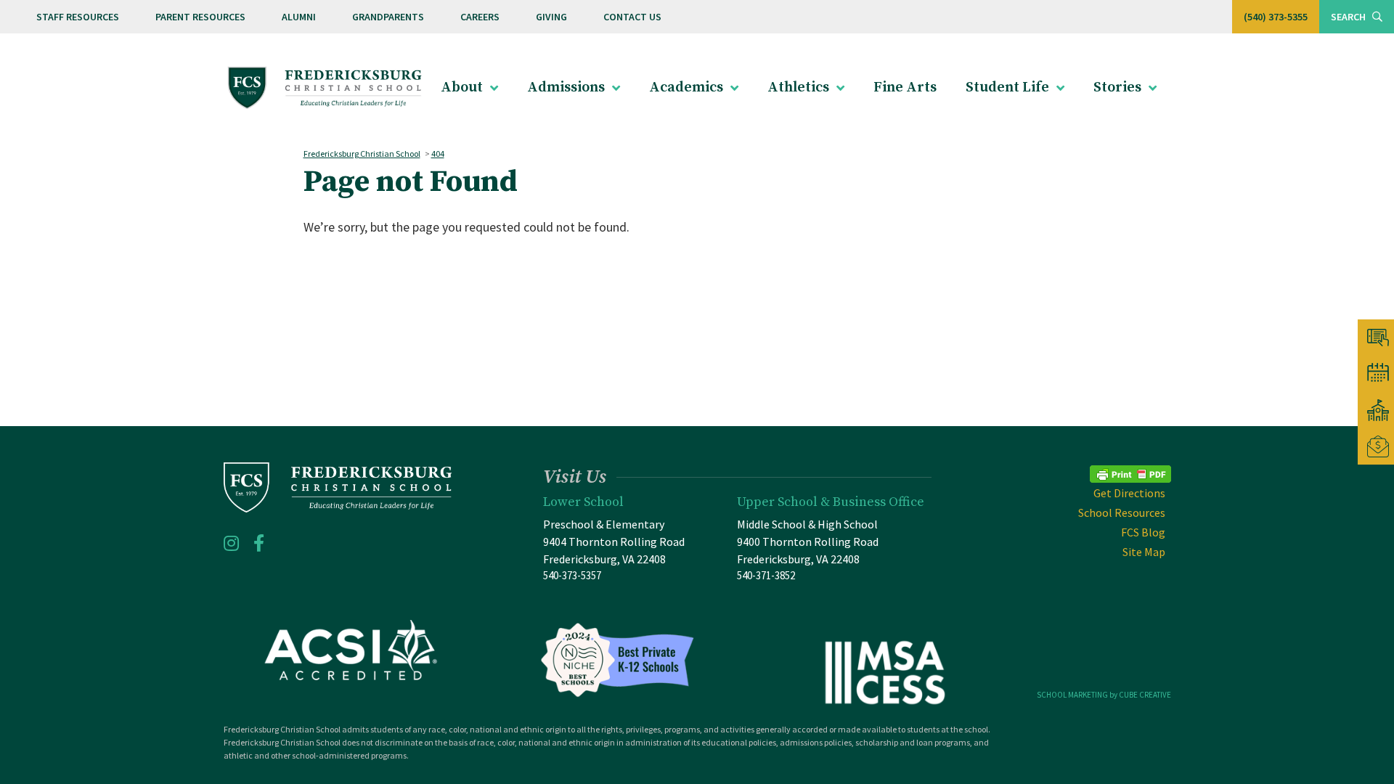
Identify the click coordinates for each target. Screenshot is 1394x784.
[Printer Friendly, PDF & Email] (1130, 472)
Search (1349, 16)
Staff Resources (77, 16)
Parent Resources (200, 16)
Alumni (299, 16)
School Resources (1121, 512)
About (462, 87)
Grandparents (388, 16)
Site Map (1143, 551)
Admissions (566, 87)
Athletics (798, 87)
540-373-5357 (572, 575)
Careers (480, 16)
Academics (686, 87)
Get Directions (1129, 493)
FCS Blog (1143, 532)
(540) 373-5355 (1276, 16)
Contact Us (632, 16)
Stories (1117, 87)
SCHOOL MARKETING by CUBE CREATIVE (1104, 695)
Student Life (1007, 87)
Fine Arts (905, 87)
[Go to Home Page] (325, 88)
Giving (551, 16)
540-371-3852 (766, 575)
